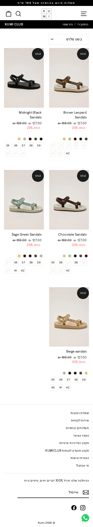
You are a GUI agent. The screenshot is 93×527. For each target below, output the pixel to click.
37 (68, 145)
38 (76, 145)
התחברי (82, 24)
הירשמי (67, 24)
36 (61, 145)
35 (53, 145)
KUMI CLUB (14, 24)
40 (53, 153)
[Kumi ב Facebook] (74, 507)
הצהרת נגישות (80, 458)
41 (60, 153)
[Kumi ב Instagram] (82, 507)
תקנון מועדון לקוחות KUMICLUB (67, 450)
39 (84, 145)
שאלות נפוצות (80, 413)
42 (67, 153)
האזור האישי (81, 435)
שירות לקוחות (80, 420)
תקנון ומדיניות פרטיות (74, 443)
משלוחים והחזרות (77, 428)
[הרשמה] (86, 492)
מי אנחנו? (82, 465)
